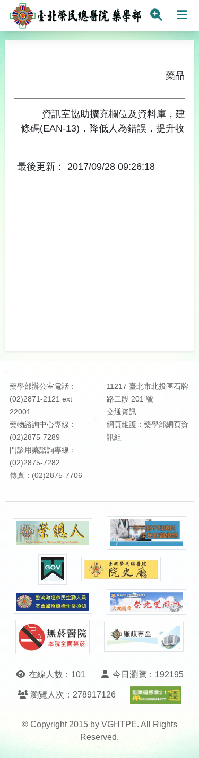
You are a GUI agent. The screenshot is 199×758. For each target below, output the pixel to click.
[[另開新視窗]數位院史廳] (121, 569)
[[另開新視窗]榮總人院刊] (52, 533)
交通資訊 (121, 412)
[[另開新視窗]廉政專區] (144, 637)
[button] (181, 739)
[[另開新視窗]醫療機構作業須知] (52, 602)
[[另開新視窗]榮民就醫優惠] (146, 533)
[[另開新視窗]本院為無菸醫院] (52, 637)
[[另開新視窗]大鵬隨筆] (146, 602)
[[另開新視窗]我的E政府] (52, 569)
